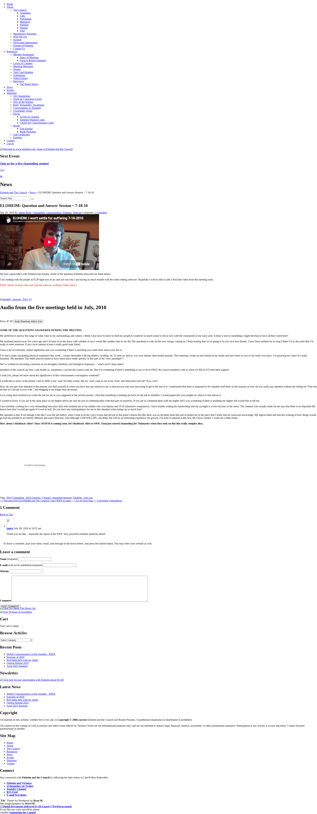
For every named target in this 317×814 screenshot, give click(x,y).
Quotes (17, 69)
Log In (10, 143)
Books (16, 125)
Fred (22, 30)
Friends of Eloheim (23, 45)
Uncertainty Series (22, 110)
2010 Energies (33, 497)
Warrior (24, 27)
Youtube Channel (16, 789)
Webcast (77, 212)
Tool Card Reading (23, 72)
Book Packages (28, 131)
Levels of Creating (23, 63)
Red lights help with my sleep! (22, 660)
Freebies (17, 137)
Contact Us (19, 48)
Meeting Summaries (23, 54)
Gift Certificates (21, 134)
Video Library (20, 78)
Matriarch (25, 21)
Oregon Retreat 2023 (18, 663)
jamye (10, 528)
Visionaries (25, 18)
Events (10, 90)
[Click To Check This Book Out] (17, 608)
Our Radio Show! (29, 84)
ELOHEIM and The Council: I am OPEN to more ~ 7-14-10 (41, 500)
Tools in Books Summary (33, 60)
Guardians (25, 13)
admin (22, 212)
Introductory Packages (24, 33)
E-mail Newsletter (17, 795)
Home (10, 4)
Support (17, 39)
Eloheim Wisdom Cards (32, 119)
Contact (11, 140)
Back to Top (6, 514)
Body (28, 212)
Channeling (39, 212)
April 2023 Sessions (17, 666)
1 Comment (101, 212)
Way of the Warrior (23, 102)
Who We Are (20, 36)
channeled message (62, 497)
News (10, 87)
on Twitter (20, 786)
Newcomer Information (25, 42)
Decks (16, 113)
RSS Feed (12, 792)
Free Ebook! (26, 128)
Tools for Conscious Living (27, 99)
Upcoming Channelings (102, 500)
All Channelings (21, 96)
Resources (12, 51)
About (10, 7)
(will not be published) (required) (21, 565)
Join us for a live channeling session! (24, 163)
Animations (19, 75)
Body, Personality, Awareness (28, 105)
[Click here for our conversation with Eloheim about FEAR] (32, 679)
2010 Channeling (15, 497)
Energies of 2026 (15, 657)
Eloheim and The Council (13, 192)
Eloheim (24, 24)
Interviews (18, 81)
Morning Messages (23, 66)
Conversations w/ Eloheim (27, 108)
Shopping (12, 93)
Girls (22, 16)
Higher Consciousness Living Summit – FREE (31, 654)
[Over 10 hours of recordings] (16, 612)
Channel (46, 497)
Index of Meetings (29, 57)
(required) (9, 559)
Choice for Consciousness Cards (37, 122)
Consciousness (53, 212)
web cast (87, 497)
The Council (19, 10)
